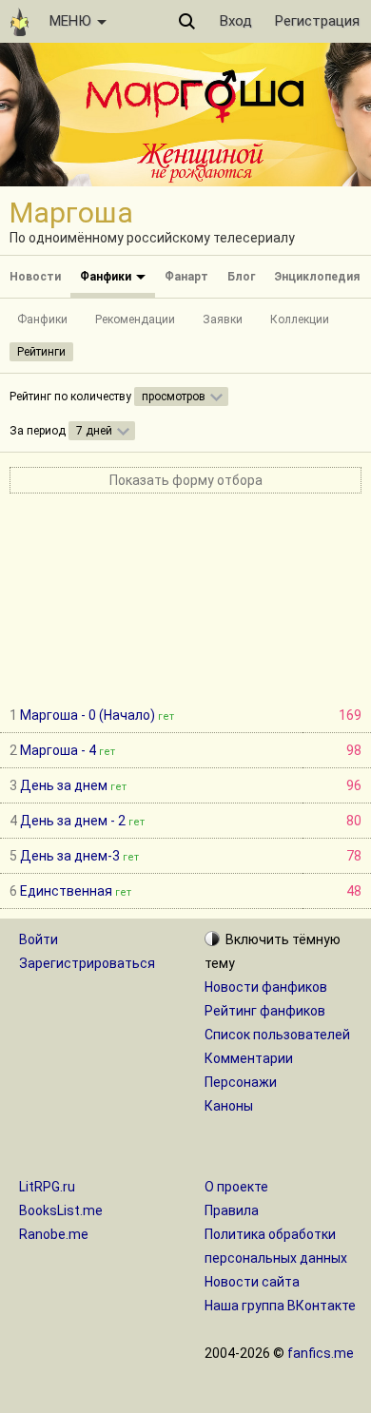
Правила (232, 1210)
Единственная (66, 891)
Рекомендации (135, 319)
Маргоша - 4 (58, 750)
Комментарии (249, 1058)
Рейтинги (41, 351)
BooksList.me (61, 1210)
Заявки (223, 319)
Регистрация (317, 20)
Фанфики (107, 276)
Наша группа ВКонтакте (280, 1305)
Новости (35, 276)
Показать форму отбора (186, 480)
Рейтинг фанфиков (265, 1010)
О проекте (236, 1186)
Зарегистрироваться (87, 963)
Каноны (229, 1105)
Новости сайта (252, 1281)
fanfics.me (320, 1353)
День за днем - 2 (73, 820)
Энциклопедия (317, 276)
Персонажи (241, 1082)
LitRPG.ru (47, 1186)
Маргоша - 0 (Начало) (87, 715)
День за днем (63, 785)
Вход (236, 20)
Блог (241, 276)
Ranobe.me (53, 1234)
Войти (38, 939)
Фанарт (186, 276)
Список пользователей (277, 1034)
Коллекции (299, 319)
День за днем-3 (70, 855)
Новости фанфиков (266, 987)
